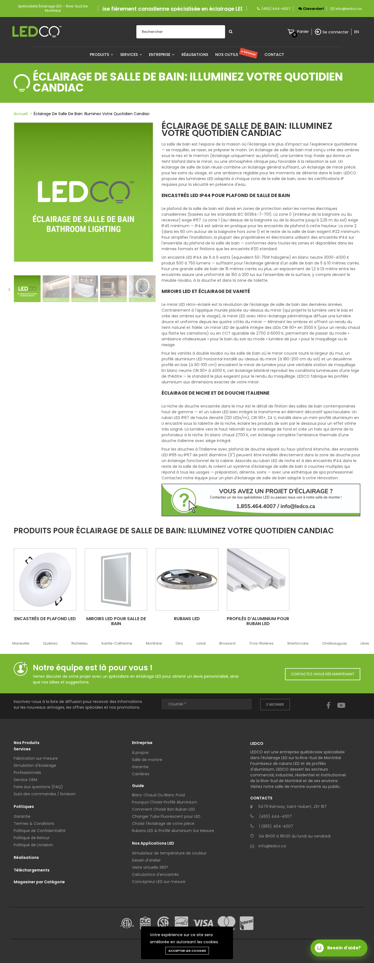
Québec (50, 643)
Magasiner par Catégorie (39, 882)
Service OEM (25, 779)
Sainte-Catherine (116, 643)
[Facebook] (328, 710)
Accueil (21, 113)
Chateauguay (334, 643)
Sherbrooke (298, 643)
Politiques (24, 806)
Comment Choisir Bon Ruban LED (163, 809)
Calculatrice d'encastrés (155, 874)
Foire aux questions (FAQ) (38, 787)
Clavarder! (313, 8)
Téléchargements (32, 870)
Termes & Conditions (34, 823)
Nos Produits (26, 742)
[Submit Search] (230, 31)
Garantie (22, 816)
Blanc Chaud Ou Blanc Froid (158, 795)
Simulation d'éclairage (35, 765)
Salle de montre (147, 759)
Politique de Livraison (33, 845)
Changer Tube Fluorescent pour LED (166, 816)
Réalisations (195, 54)
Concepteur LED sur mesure (158, 881)
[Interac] (247, 923)
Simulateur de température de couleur (169, 853)
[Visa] (203, 923)
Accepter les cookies (187, 950)
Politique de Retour (32, 838)
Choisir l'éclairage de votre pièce (163, 823)
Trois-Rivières (261, 643)
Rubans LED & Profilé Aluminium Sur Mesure (173, 830)
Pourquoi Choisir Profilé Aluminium (164, 802)
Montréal (154, 643)
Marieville (20, 643)
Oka (179, 643)
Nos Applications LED (153, 843)
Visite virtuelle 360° (150, 867)
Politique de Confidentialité (39, 830)
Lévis (365, 643)
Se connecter (336, 32)
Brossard (227, 643)
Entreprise (160, 54)
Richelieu (79, 643)
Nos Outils (235, 54)
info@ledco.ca (349, 8)
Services (129, 54)
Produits (100, 54)
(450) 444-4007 (275, 8)
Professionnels (27, 772)
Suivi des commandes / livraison (45, 794)
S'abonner (275, 704)
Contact (274, 54)
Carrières (140, 774)
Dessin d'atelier (146, 860)
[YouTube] (341, 710)
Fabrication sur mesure (36, 758)
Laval (201, 643)
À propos (140, 752)
